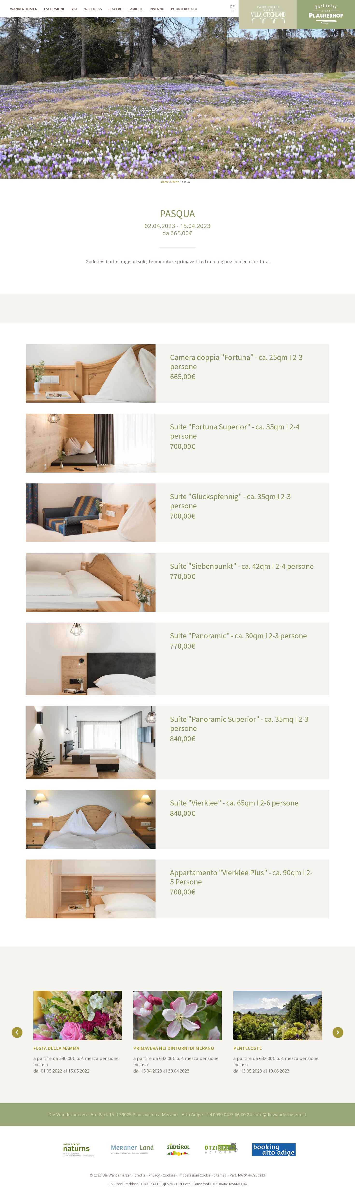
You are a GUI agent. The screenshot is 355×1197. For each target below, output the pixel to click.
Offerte (174, 182)
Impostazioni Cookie (194, 1175)
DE (232, 6)
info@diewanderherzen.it (280, 1114)
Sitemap (220, 1175)
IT (233, 11)
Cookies (169, 1175)
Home (165, 182)
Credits (140, 1175)
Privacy (154, 1175)
